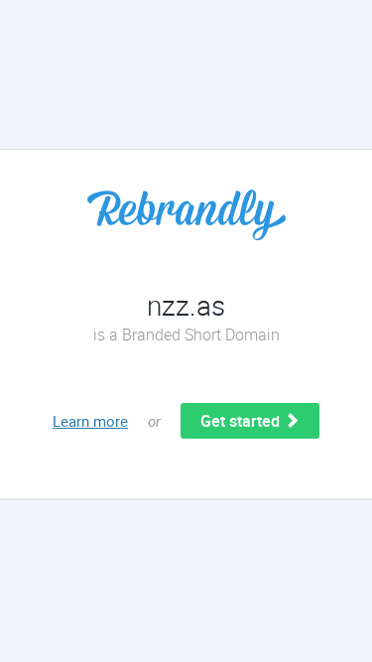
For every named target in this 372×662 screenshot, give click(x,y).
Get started (242, 421)
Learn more (90, 421)
